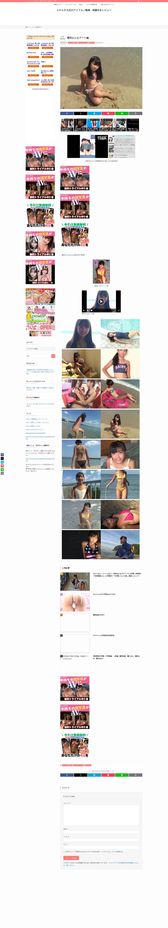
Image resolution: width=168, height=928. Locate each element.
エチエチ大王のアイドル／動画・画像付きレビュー (84, 10)
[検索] (141, 1)
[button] (67, 113)
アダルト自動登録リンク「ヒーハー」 (37, 419)
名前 (65, 829)
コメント (67, 803)
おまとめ (31, 363)
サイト (65, 844)
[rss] (138, 1)
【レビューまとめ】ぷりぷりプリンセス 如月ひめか (40, 405)
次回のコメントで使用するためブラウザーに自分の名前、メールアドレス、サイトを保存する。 (94, 851)
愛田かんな (91, 42)
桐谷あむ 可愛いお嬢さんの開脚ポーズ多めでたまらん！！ (40, 389)
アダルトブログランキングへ (34, 429)
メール (66, 836)
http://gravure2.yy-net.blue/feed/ (35, 433)
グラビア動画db (33, 397)
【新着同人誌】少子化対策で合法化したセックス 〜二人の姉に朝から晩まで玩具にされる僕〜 (40, 372)
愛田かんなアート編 (101, 286)
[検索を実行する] (53, 356)
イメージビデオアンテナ (36, 381)
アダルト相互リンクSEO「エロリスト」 (38, 422)
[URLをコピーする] (135, 113)
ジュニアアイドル (83, 42)
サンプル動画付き (73, 42)
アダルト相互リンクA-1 (33, 426)
